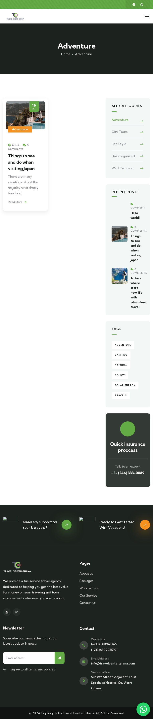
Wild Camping (122, 168)
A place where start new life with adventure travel (138, 292)
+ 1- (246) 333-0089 (127, 473)
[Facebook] (133, 4)
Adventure (20, 129)
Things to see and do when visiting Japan (21, 162)
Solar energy (125, 385)
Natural (121, 365)
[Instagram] (141, 4)
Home (65, 54)
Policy (120, 375)
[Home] (15, 16)
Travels (121, 395)
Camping (121, 355)
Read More (15, 202)
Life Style (119, 144)
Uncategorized (123, 156)
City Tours (120, 132)
